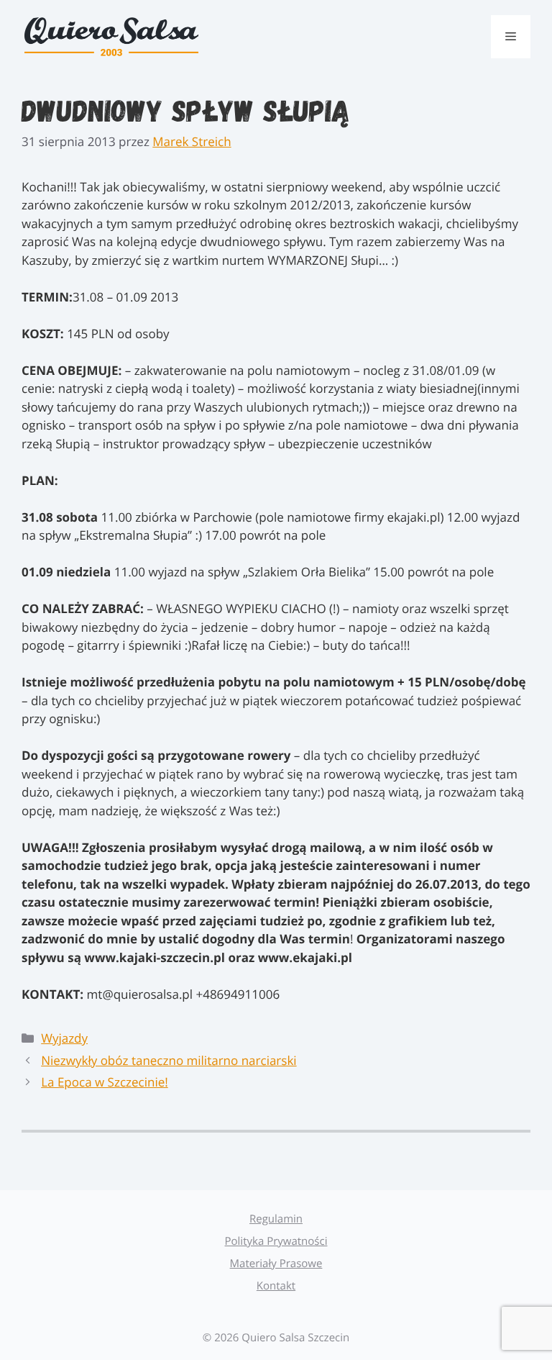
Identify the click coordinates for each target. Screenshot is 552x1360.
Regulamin (276, 1219)
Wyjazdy (64, 1038)
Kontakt (276, 1286)
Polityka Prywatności (276, 1241)
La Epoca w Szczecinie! (104, 1082)
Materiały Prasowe (276, 1263)
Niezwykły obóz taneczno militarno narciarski (168, 1060)
